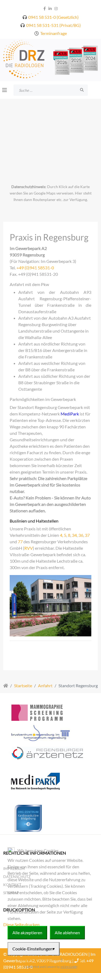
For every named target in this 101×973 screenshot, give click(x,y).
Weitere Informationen (38, 959)
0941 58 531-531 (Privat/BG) (53, 25)
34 (74, 535)
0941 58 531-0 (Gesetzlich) (53, 17)
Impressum (73, 959)
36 (80, 535)
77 (20, 541)
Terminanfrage (53, 33)
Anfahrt (45, 685)
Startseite (23, 685)
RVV (28, 548)
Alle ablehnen (67, 932)
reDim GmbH (68, 966)
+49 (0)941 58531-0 (35, 267)
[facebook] (44, 8)
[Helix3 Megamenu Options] (4, 89)
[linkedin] (50, 8)
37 (87, 535)
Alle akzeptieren (27, 932)
